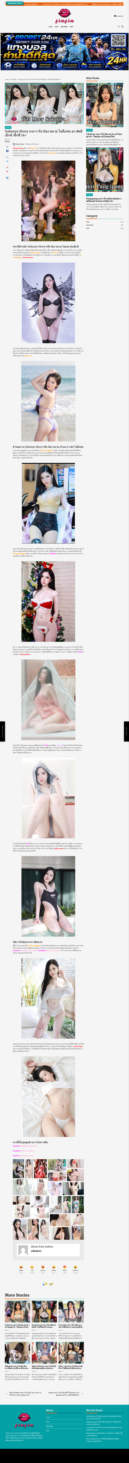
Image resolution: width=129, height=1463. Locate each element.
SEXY (71, 27)
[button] (18, 1168)
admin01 (7, 139)
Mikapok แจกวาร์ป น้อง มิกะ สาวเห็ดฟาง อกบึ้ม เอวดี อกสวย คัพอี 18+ (62, 4)
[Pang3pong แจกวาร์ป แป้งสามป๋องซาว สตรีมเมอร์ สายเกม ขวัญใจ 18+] (104, 169)
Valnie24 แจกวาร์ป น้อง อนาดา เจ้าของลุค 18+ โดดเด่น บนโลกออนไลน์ (17, 1327)
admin (6, 1330)
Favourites (119, 16)
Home (51, 27)
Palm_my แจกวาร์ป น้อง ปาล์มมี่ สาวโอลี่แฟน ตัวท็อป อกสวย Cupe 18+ (71, 1368)
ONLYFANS (64, 27)
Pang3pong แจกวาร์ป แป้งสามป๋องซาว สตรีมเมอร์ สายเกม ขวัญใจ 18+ (44, 1327)
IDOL (56, 27)
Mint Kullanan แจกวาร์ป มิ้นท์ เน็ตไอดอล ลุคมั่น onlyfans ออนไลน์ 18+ (44, 1368)
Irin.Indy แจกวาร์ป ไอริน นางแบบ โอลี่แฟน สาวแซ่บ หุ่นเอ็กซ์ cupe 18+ (70, 1327)
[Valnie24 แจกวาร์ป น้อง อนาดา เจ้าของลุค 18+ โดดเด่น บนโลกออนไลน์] (104, 105)
